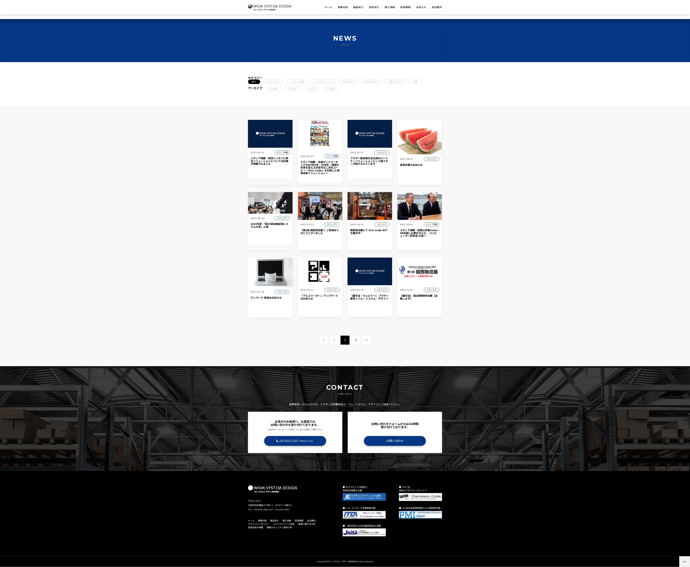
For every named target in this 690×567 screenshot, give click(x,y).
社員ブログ (348, 81)
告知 (415, 81)
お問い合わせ (395, 441)
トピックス (273, 81)
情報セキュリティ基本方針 (279, 527)
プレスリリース (323, 81)
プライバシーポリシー (259, 524)
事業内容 (343, 7)
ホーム (328, 7)
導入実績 (390, 7)
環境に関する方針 (307, 524)
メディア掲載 (297, 81)
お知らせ (421, 7)
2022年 (330, 88)
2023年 (311, 88)
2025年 (292, 88)
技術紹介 (374, 7)
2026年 (273, 88)
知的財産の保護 (255, 527)
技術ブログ (371, 81)
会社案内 (437, 7)
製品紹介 (358, 7)
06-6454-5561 (296, 441)
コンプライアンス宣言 (284, 524)
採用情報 (405, 7)
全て (254, 81)
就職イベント (395, 81)
